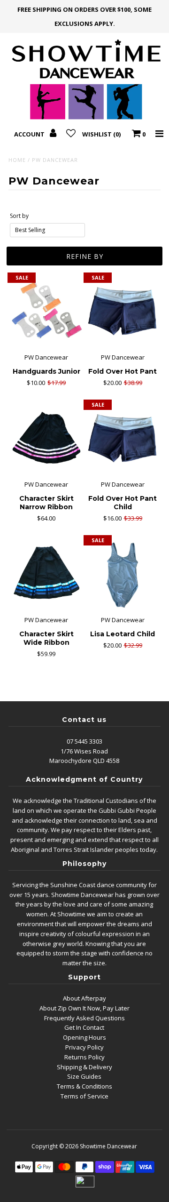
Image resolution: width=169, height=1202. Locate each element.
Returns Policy (84, 1057)
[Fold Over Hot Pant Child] (122, 438)
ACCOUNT (30, 134)
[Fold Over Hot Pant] (122, 311)
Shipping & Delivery (84, 1067)
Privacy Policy (84, 1047)
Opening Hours (84, 1037)
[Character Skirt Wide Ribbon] (46, 573)
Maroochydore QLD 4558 (84, 760)
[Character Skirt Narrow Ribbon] (46, 438)
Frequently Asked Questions (84, 1018)
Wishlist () (101, 134)
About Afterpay (84, 998)
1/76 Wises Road (84, 751)
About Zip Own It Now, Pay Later (84, 1008)
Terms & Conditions (84, 1086)
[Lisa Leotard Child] (122, 573)
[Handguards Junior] (46, 311)
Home (17, 159)
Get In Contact (84, 1027)
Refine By (84, 256)
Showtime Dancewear (108, 1146)
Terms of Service (84, 1096)
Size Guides (84, 1076)
